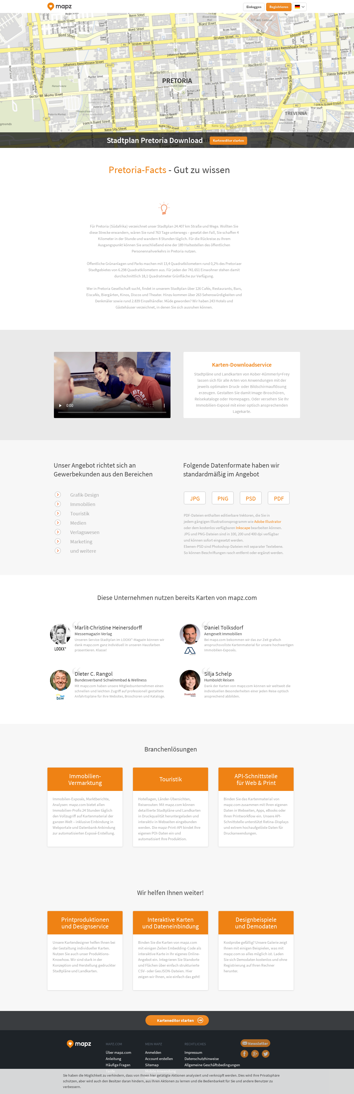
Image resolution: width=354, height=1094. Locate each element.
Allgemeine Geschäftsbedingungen (212, 1064)
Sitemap (152, 1064)
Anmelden (153, 1052)
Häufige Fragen (118, 1064)
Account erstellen (159, 1058)
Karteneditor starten (175, 1020)
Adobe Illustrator (267, 521)
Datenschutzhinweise (202, 1058)
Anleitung (113, 1058)
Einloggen (253, 7)
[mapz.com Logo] (59, 7)
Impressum (193, 1052)
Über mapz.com (118, 1052)
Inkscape (243, 527)
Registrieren (279, 7)
